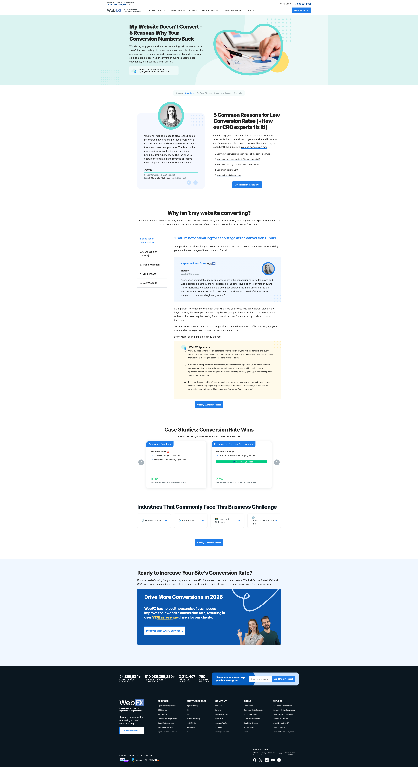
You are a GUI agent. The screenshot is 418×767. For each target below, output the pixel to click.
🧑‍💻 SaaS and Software (222, 520)
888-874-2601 (304, 4)
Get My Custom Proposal (209, 405)
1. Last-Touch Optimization (147, 240)
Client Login (285, 4)
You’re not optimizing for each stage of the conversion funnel (244, 154)
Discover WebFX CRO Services (163, 630)
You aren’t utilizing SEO (227, 170)
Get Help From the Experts (247, 185)
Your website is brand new (229, 175)
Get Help (238, 93)
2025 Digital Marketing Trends (163, 178)
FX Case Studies (204, 93)
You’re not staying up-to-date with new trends (238, 164)
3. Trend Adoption (150, 264)
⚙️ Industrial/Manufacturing (263, 520)
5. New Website (148, 283)
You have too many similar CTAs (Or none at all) (238, 159)
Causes (179, 93)
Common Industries (222, 93)
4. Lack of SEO (148, 273)
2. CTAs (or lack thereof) (148, 253)
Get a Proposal (301, 10)
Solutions (189, 93)
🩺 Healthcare (186, 520)
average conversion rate (254, 147)
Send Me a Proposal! (283, 679)
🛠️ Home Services (152, 520)
